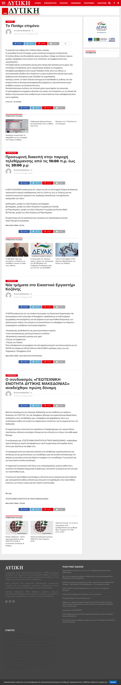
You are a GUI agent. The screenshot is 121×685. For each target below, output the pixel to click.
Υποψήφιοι (17, 668)
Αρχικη (38, 3)
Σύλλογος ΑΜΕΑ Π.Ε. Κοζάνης (43, 666)
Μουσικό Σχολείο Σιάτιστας (39, 656)
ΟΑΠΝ (24, 658)
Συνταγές (9, 666)
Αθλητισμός (41, 635)
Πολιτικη (64, 3)
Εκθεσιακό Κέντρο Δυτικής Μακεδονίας (27, 648)
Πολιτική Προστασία (12, 664)
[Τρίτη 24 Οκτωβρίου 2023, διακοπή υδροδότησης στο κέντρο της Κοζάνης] (66, 256)
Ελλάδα (43, 648)
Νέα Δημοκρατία (10, 658)
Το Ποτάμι (17, 102)
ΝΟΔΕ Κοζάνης (52, 656)
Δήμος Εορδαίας (19, 643)
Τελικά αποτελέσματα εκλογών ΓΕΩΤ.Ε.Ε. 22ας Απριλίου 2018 (41, 539)
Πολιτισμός (24, 663)
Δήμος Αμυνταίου (28, 640)
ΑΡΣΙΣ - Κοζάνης (29, 635)
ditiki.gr (17, 634)
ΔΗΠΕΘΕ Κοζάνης (13, 640)
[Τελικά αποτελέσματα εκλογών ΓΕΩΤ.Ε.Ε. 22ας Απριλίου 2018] (41, 534)
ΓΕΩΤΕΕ (22, 503)
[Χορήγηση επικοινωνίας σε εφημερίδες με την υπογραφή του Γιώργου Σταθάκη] (17, 132)
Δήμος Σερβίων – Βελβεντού (29, 646)
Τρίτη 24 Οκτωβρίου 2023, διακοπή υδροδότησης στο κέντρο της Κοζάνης (65, 261)
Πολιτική (52, 661)
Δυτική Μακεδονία (23, 30)
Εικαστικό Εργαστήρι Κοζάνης (30, 356)
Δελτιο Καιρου (10, 648)
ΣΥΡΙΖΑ (32, 664)
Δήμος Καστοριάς (32, 643)
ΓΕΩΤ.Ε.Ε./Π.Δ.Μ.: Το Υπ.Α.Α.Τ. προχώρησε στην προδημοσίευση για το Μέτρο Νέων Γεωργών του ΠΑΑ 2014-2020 (66, 527)
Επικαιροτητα (50, 3)
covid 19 (8, 635)
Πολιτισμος (89, 3)
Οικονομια (76, 3)
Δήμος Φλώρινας (49, 645)
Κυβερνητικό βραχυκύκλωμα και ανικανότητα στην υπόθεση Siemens (41, 123)
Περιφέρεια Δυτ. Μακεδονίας (31, 660)
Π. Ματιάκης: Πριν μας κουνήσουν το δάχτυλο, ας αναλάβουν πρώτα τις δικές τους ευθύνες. (16, 262)
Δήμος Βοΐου (41, 640)
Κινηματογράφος (24, 653)
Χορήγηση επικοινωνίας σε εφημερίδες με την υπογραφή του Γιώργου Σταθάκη (16, 137)
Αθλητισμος (102, 3)
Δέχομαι (113, 682)
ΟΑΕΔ (19, 658)
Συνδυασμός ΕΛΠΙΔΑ (44, 663)
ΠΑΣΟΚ (43, 658)
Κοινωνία (17, 655)
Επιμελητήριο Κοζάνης (38, 650)
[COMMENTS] (65, 43)
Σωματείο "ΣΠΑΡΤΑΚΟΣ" (23, 666)
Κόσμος (26, 655)
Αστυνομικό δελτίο (17, 637)
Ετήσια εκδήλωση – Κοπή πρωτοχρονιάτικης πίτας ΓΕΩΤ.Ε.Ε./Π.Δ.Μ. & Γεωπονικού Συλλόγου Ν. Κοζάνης (15, 541)
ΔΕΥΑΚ (21, 225)
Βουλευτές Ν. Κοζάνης (39, 638)
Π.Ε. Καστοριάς (33, 658)
